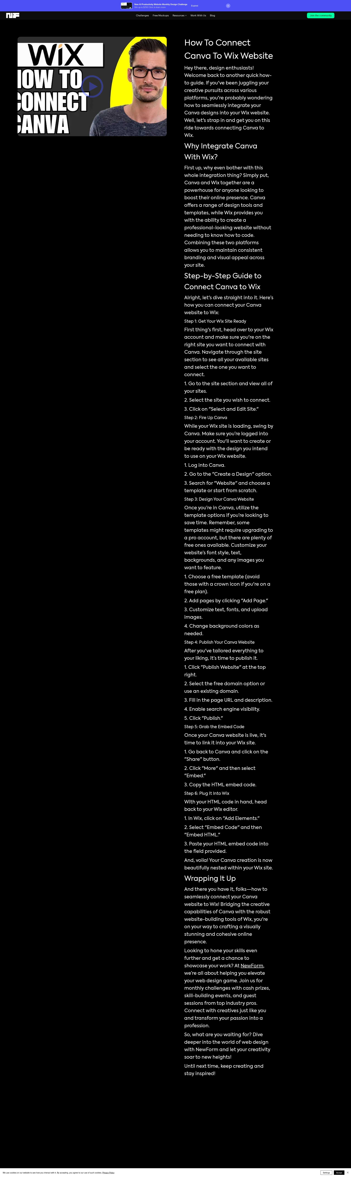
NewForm (252, 966)
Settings (326, 1172)
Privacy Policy (108, 1172)
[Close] (347, 1172)
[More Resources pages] (186, 15)
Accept (339, 1172)
